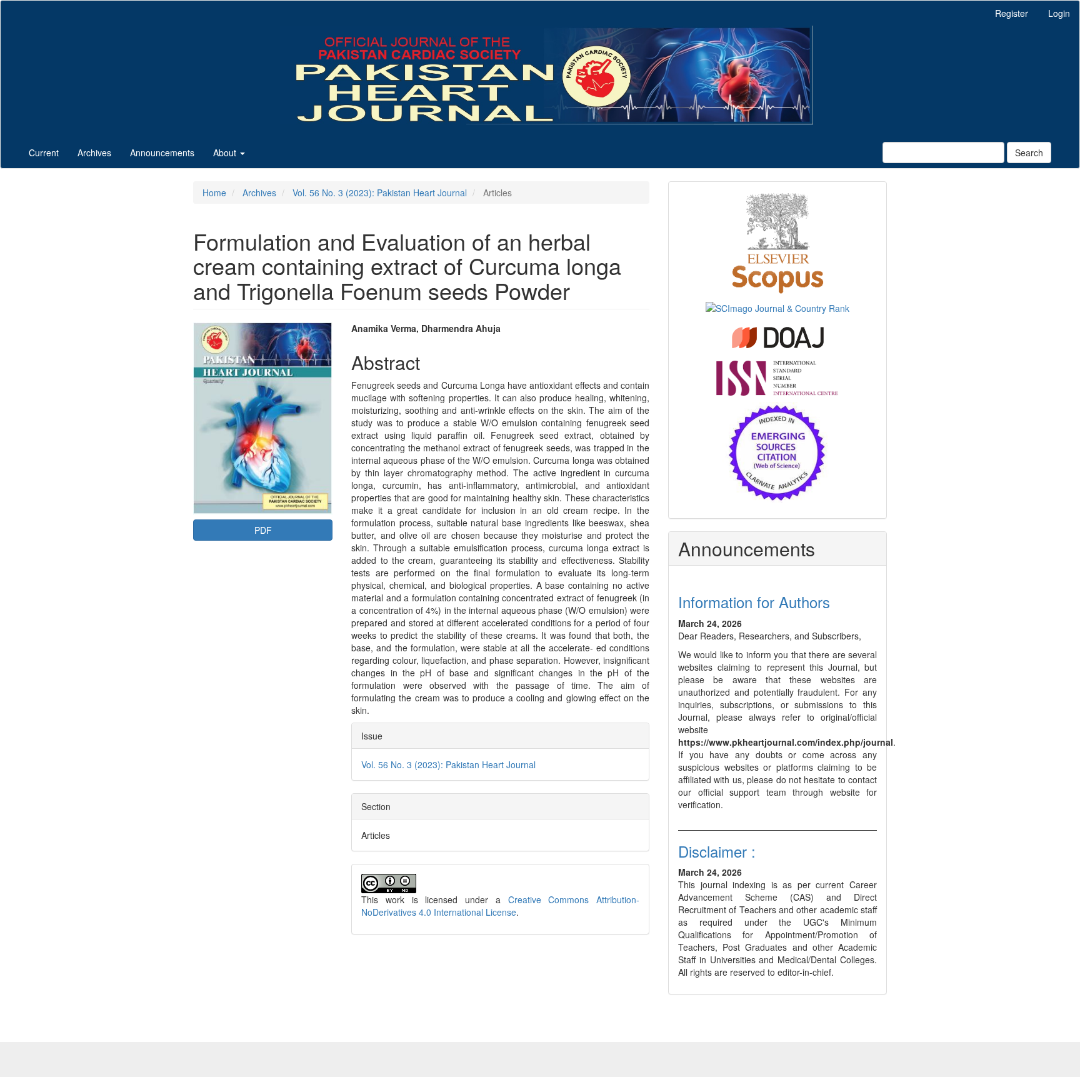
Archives (94, 152)
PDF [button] (263, 530)
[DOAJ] (778, 336)
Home (214, 192)
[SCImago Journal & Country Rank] (777, 307)
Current (44, 152)
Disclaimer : (717, 851)
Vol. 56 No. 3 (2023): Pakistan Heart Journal (379, 192)
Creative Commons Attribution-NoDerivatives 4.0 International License (500, 905)
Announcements (162, 152)
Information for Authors (754, 602)
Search (1029, 152)
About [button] (226, 152)
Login (1059, 13)
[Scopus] (777, 241)
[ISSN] (777, 377)
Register (1011, 13)
